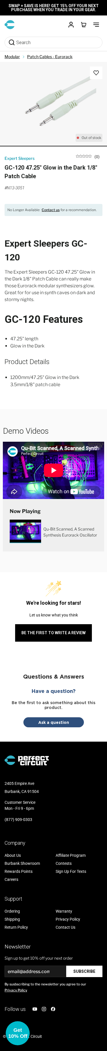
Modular (12, 56)
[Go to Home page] (10, 24)
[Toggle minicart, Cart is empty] (83, 24)
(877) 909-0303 (18, 819)
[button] (18, 1033)
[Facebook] (53, 1009)
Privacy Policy (16, 990)
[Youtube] (35, 1009)
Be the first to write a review (53, 632)
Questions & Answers (53, 676)
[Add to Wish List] (96, 72)
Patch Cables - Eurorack (49, 56)
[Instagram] (44, 1009)
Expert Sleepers (20, 158)
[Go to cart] (83, 24)
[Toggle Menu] (96, 24)
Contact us (51, 210)
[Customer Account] (71, 24)
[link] (88, 156)
